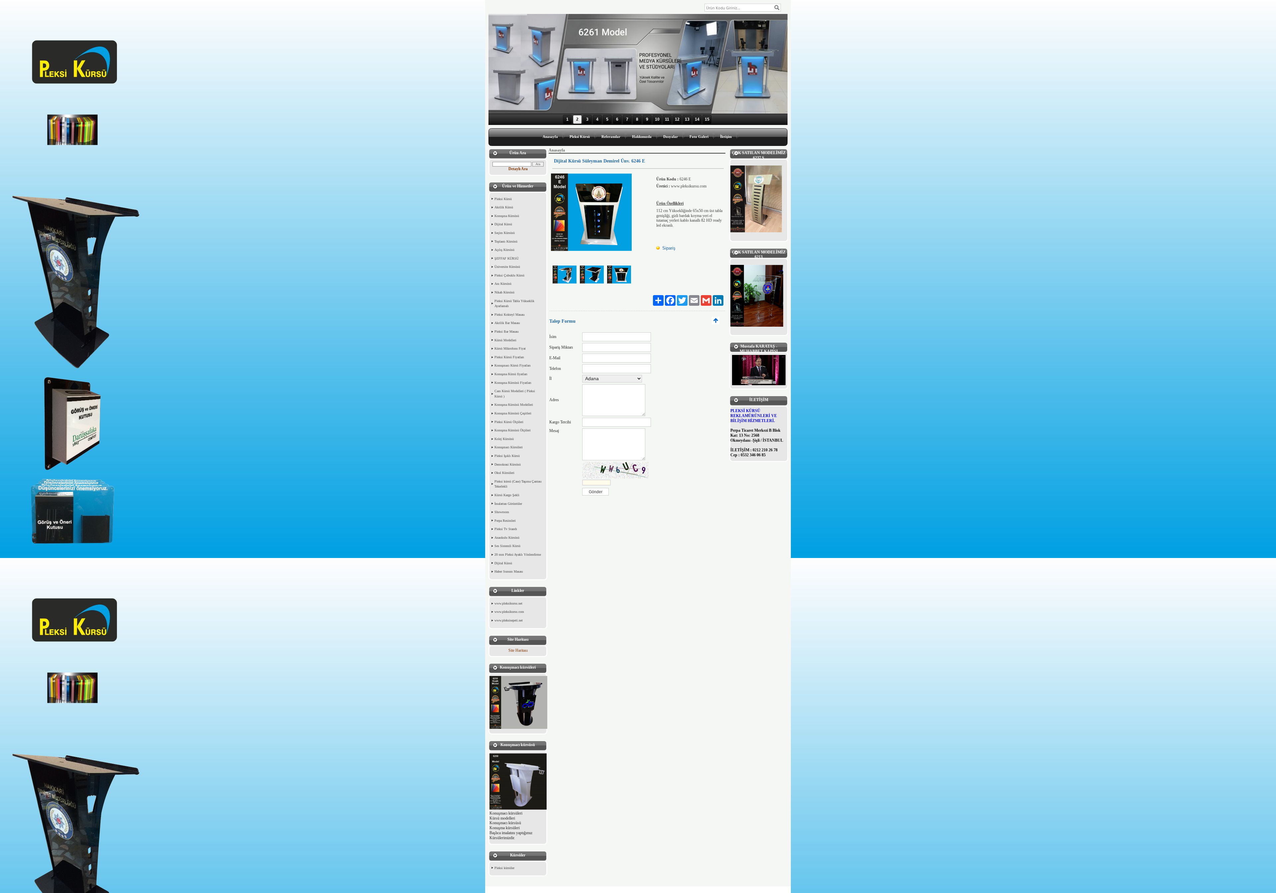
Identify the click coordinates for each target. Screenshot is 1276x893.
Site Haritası (518, 650)
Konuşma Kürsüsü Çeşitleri (512, 413)
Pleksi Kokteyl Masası (509, 314)
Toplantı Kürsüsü (505, 241)
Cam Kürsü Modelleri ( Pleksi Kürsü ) (514, 393)
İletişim (726, 137)
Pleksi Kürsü (580, 137)
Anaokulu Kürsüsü (506, 537)
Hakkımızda (642, 137)
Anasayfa (550, 137)
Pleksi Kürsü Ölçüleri (508, 422)
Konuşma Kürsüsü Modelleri (513, 404)
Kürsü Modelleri (505, 340)
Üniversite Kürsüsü (507, 267)
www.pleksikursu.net (508, 603)
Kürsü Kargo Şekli (506, 495)
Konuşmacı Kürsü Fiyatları (512, 365)
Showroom (501, 512)
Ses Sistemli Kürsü (507, 546)
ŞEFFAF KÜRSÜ (506, 258)
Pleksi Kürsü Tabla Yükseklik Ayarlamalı (514, 303)
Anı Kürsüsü (502, 283)
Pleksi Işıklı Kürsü (507, 456)
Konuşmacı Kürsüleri (508, 447)
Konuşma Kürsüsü (506, 216)
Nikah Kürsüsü (504, 292)
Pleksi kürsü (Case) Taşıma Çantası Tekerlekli (518, 484)
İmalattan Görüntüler (508, 503)
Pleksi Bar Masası (506, 331)
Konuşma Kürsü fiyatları (510, 374)
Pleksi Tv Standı (505, 529)
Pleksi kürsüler (504, 868)
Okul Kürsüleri (504, 473)
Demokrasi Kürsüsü (507, 464)
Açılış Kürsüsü (504, 250)
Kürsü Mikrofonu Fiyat (510, 348)
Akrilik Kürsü (503, 207)
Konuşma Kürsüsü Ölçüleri (512, 430)
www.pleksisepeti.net (508, 620)
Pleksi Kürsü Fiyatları (509, 357)
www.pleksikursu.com (509, 612)
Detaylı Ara (518, 169)
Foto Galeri (699, 137)
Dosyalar (670, 137)
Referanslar (610, 137)
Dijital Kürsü (503, 224)
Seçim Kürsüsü (504, 233)
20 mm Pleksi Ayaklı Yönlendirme (517, 554)
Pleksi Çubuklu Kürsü (509, 275)
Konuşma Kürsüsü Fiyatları (512, 383)
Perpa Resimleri (505, 520)
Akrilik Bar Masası (507, 323)
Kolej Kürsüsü (504, 439)
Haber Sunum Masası (508, 571)
